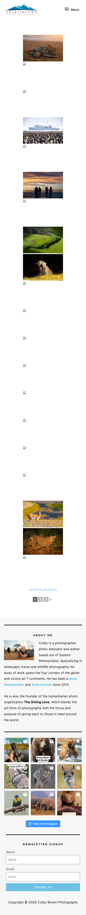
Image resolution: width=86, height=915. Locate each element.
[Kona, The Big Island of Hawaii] (43, 48)
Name (10, 852)
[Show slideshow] (43, 589)
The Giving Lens (36, 702)
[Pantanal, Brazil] (43, 404)
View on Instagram (45, 823)
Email (10, 869)
